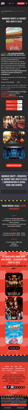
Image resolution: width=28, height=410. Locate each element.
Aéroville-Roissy (8, 376)
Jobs (20, 366)
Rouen (18, 381)
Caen (23, 376)
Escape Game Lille (8, 11)
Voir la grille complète (14, 226)
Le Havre (10, 378)
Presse (7, 366)
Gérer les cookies (18, 395)
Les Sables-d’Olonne (19, 378)
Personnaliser (20, 407)
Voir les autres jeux (14, 165)
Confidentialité (20, 368)
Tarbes (22, 381)
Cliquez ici (5, 79)
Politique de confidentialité (18, 402)
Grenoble (5, 378)
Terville (10, 383)
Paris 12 (11, 375)
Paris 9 (6, 375)
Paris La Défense (18, 375)
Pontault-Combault (9, 381)
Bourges (18, 376)
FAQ (11, 366)
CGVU (3, 370)
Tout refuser (7, 407)
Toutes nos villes (19, 370)
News (15, 366)
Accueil (2, 11)
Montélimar (12, 380)
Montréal (19, 380)
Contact (9, 370)
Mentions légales (8, 368)
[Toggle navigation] (26, 3)
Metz (6, 380)
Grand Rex (16, 383)
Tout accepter (14, 404)
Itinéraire (14, 244)
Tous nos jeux (14, 348)
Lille (14, 376)
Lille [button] (10, 3)
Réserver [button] (21, 3)
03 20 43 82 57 (14, 246)
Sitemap (14, 372)
